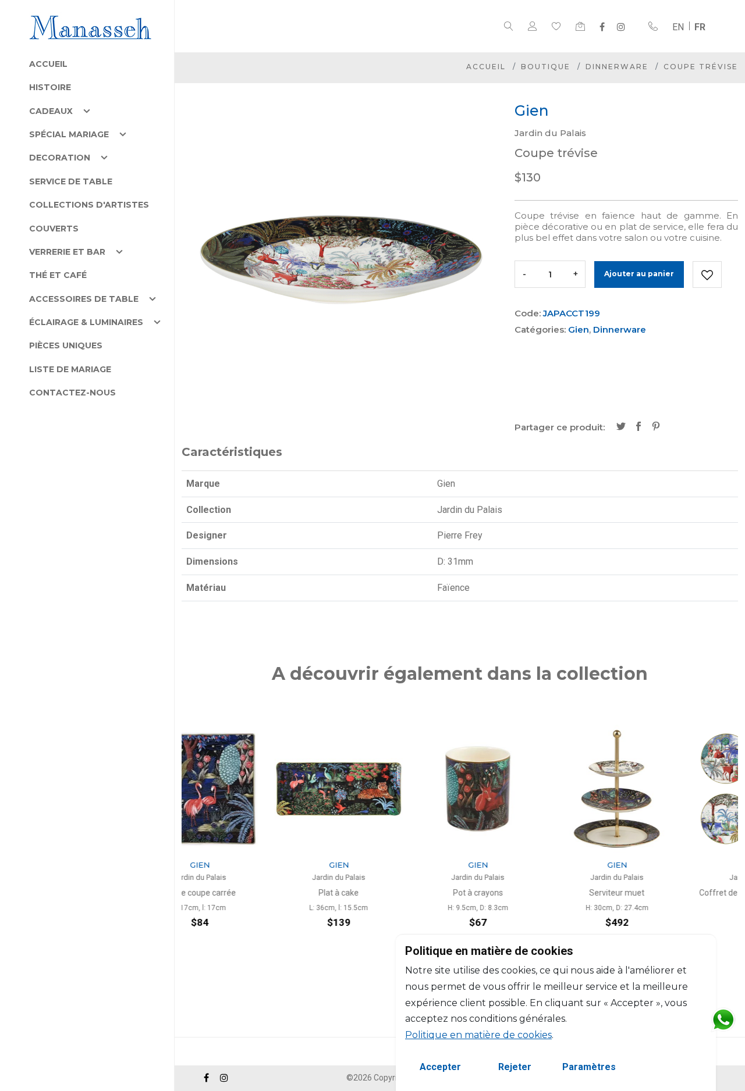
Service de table (70, 181)
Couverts (54, 228)
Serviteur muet (529, 892)
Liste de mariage (70, 369)
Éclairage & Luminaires (86, 322)
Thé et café (58, 275)
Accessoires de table (84, 299)
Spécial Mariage (69, 134)
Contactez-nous (72, 392)
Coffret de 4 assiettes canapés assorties (668, 898)
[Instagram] (621, 26)
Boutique (545, 66)
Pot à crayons (391, 892)
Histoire (50, 87)
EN (678, 27)
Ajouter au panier (639, 273)
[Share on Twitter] (621, 427)
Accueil (48, 64)
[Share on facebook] (638, 427)
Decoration (59, 157)
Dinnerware (617, 66)
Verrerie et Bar (67, 252)
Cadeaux (51, 111)
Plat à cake (251, 892)
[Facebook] (602, 26)
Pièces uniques (65, 345)
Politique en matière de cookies (478, 1034)
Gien (578, 329)
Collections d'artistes (89, 204)
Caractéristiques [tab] (232, 452)
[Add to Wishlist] (707, 274)
